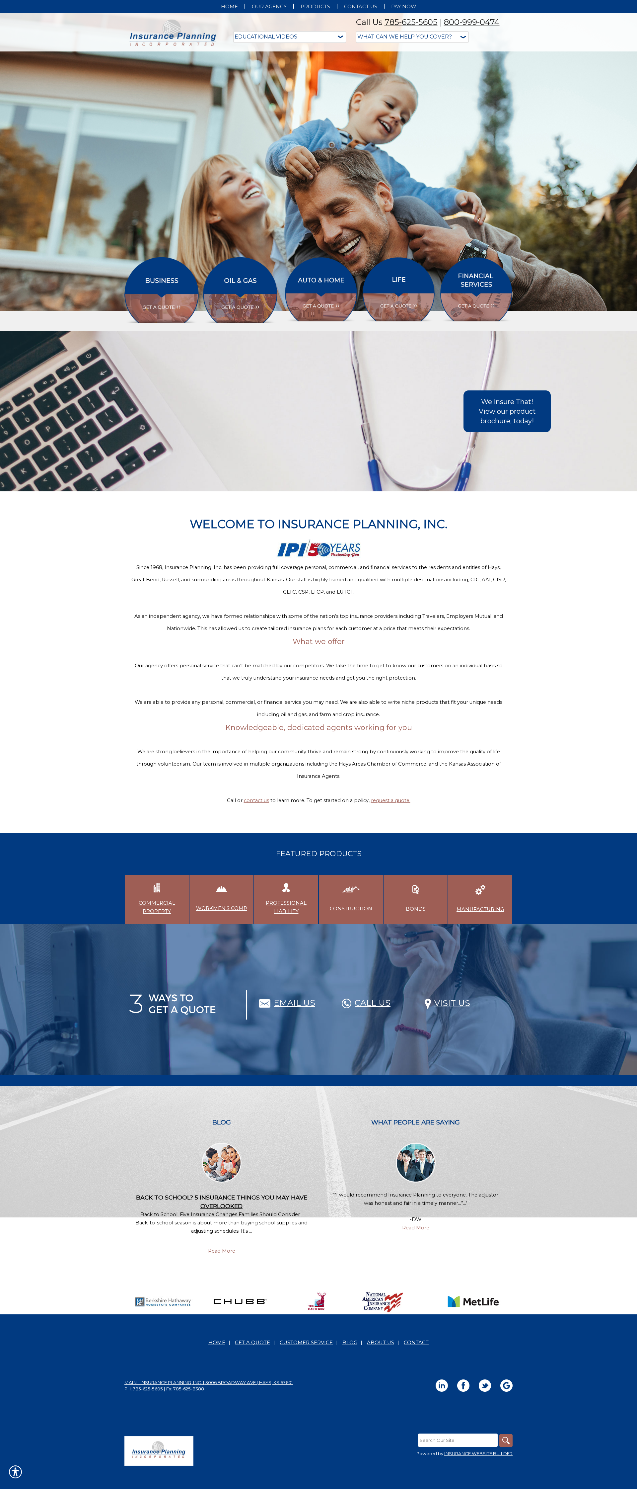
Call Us (372, 1003)
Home (216, 1343)
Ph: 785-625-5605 (143, 1388)
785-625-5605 (411, 22)
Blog (349, 1343)
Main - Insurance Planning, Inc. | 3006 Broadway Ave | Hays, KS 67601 (208, 1382)
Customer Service (306, 1343)
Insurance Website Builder (478, 1453)
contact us (256, 800)
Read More (221, 1251)
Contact (416, 1343)
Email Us (294, 1003)
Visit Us (452, 1003)
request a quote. (390, 800)
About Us (380, 1343)
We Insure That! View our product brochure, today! (507, 411)
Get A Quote (252, 1343)
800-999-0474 (472, 22)
